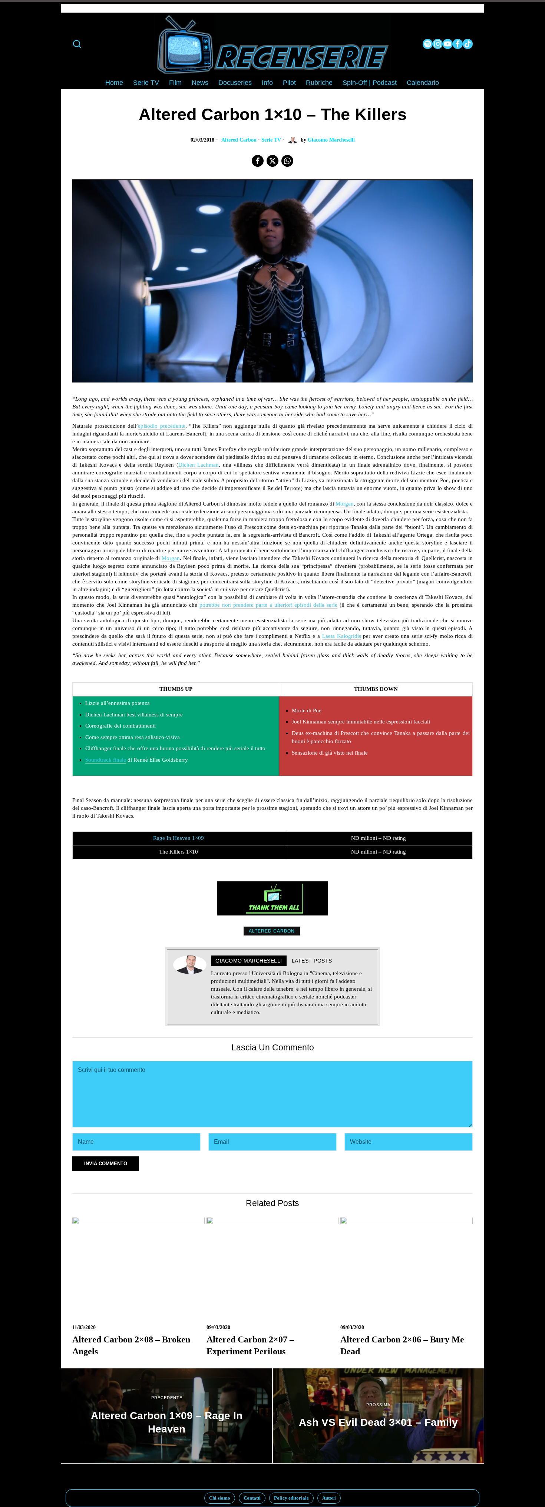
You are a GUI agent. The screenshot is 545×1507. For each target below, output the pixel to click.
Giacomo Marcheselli (331, 140)
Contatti (252, 1498)
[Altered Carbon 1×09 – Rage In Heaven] (166, 1415)
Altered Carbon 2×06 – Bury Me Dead (402, 1345)
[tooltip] (428, 44)
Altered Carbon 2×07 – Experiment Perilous (250, 1345)
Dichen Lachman (198, 465)
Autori (329, 1498)
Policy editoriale (291, 1498)
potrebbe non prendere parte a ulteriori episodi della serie (268, 605)
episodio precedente (161, 426)
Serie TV (271, 140)
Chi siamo (219, 1498)
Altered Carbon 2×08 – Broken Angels (131, 1345)
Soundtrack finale (105, 760)
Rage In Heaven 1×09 (178, 838)
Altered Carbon (239, 140)
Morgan (345, 504)
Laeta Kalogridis (341, 636)
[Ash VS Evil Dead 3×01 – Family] (378, 1415)
